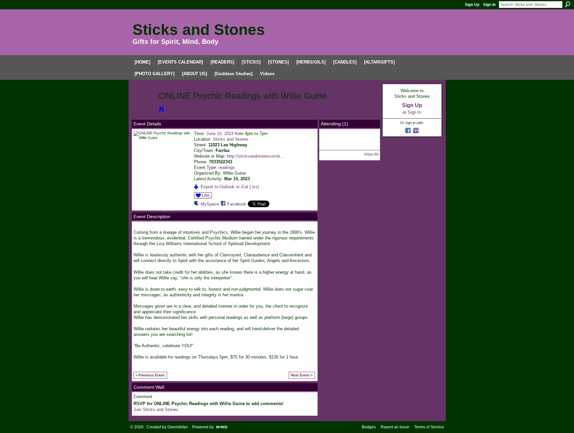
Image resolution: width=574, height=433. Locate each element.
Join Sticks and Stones (156, 409)
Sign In (489, 4)
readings (227, 167)
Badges (369, 427)
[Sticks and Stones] (144, 110)
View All (371, 154)
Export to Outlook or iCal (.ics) (230, 186)
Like (206, 195)
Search (567, 4)
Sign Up (472, 4)
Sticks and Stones (199, 29)
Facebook (236, 204)
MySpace (210, 204)
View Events (177, 108)
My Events (218, 85)
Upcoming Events (151, 85)
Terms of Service (429, 427)
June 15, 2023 (220, 133)
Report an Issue (395, 427)
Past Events (188, 85)
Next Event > (302, 375)
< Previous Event (150, 375)
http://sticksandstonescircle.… (256, 156)
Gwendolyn (177, 427)
